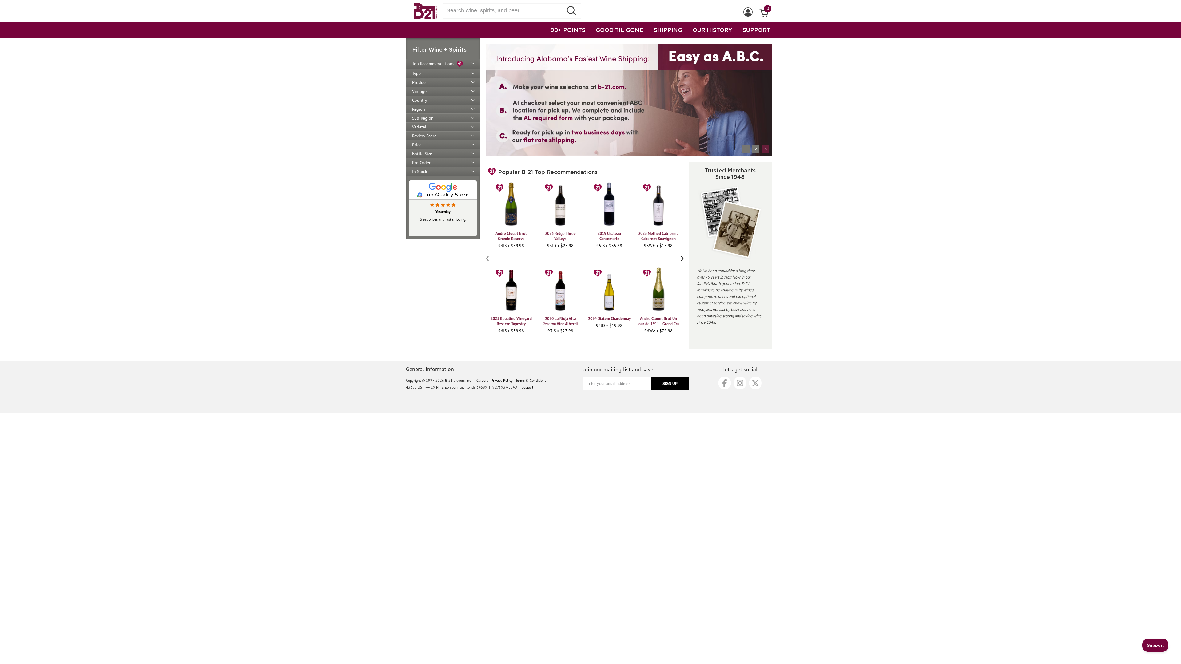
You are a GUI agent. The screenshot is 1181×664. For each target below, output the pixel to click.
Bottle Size (422, 153)
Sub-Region (423, 118)
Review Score (424, 136)
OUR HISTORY (712, 30)
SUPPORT (756, 30)
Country (419, 100)
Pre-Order (421, 162)
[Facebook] (724, 383)
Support (527, 387)
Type (416, 73)
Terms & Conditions (530, 380)
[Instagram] (740, 383)
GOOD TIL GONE (619, 30)
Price (416, 145)
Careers (482, 380)
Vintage (419, 91)
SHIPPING (668, 30)
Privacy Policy (502, 380)
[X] (755, 383)
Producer (420, 82)
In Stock (419, 171)
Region (418, 109)
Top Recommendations (434, 63)
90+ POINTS (568, 30)
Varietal (419, 127)
